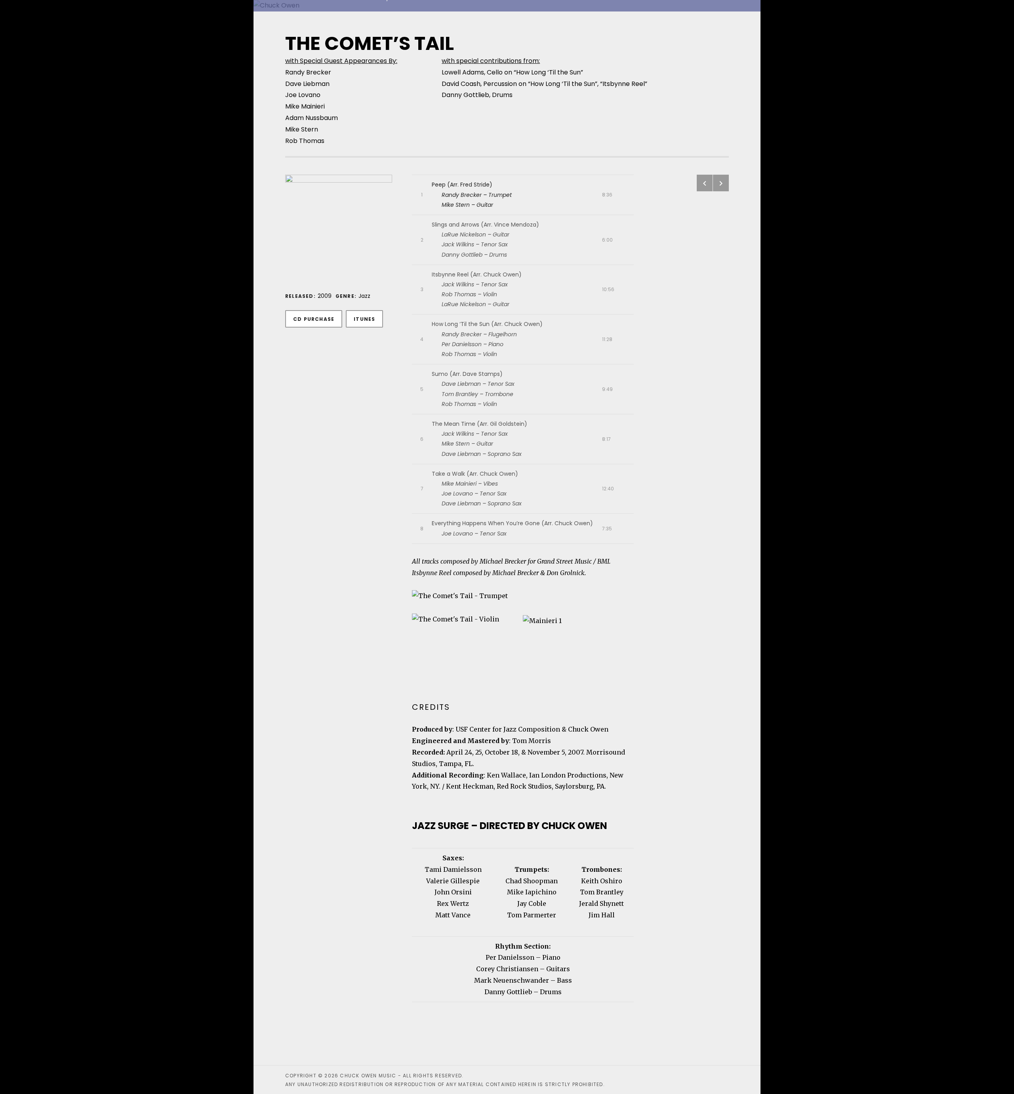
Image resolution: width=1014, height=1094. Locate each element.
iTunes (364, 319)
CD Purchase (313, 319)
